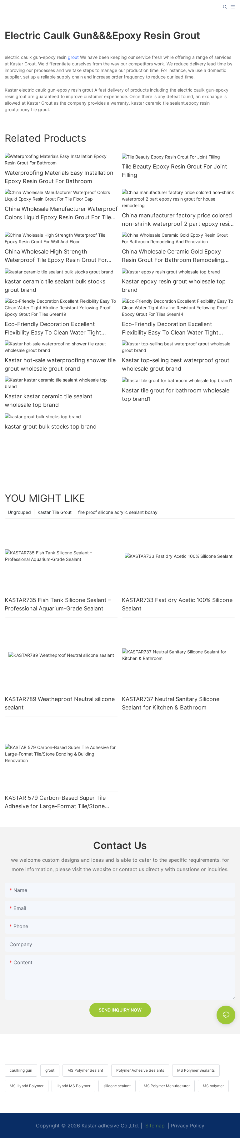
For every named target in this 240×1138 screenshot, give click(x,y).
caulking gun (21, 1070)
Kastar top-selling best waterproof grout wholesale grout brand (175, 364)
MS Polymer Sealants (196, 1070)
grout (73, 57)
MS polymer (213, 1085)
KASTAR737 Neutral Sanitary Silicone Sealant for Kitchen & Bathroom (170, 703)
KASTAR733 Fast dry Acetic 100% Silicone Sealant (177, 604)
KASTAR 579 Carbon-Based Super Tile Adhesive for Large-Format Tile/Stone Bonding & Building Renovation (55, 802)
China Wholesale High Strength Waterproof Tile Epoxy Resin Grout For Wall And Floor (56, 256)
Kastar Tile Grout (55, 512)
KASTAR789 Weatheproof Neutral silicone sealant (60, 703)
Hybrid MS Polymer (73, 1085)
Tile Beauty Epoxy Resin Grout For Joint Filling (174, 170)
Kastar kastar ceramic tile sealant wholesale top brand (48, 400)
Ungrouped (19, 512)
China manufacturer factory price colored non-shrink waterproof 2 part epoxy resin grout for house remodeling (177, 220)
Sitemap (154, 1125)
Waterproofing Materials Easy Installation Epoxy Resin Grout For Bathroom (59, 176)
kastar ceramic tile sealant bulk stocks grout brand (55, 285)
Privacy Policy (187, 1125)
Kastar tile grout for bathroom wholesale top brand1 (175, 394)
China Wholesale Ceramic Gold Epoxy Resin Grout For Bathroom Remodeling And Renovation (173, 256)
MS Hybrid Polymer (26, 1085)
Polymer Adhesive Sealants (140, 1070)
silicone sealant (117, 1085)
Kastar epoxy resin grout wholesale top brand (174, 285)
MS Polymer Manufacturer (167, 1085)
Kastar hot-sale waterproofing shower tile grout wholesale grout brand (60, 364)
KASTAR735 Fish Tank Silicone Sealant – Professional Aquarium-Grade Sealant (58, 604)
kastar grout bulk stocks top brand (51, 426)
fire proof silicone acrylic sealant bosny (118, 512)
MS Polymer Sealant (85, 1070)
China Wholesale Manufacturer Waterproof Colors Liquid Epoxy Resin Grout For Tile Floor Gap (61, 213)
